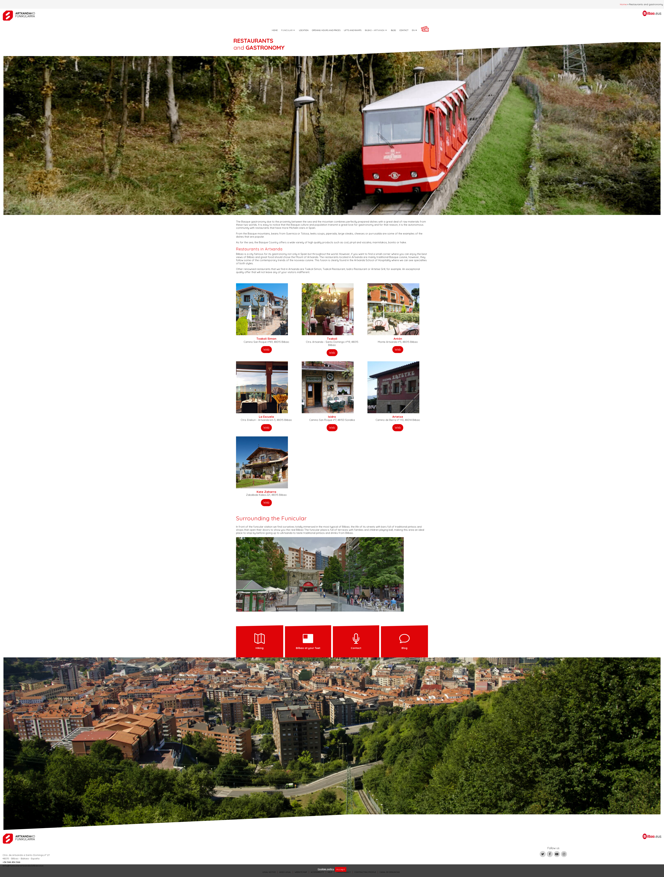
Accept (340, 869)
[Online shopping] (426, 30)
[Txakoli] (328, 309)
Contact (403, 30)
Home (623, 4)
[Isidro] (328, 387)
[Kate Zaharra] (262, 462)
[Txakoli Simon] (262, 309)
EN (413, 30)
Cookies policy (326, 869)
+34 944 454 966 (11, 862)
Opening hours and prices (326, 30)
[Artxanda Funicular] (19, 15)
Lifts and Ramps (352, 30)
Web (266, 349)
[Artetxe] (393, 387)
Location (303, 30)
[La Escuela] (262, 387)
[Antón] (393, 309)
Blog (393, 30)
